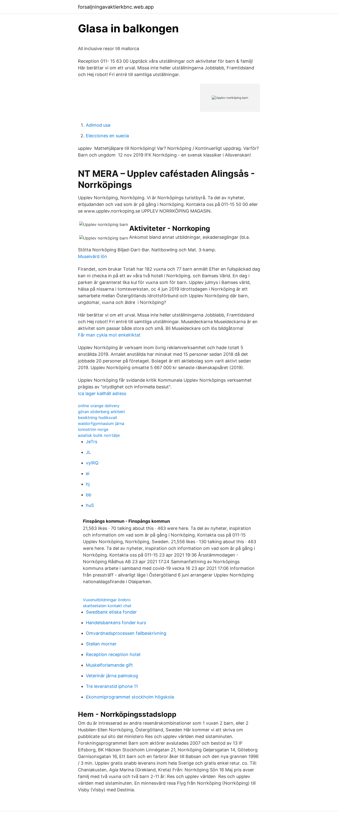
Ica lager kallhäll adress (102, 393)
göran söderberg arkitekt (101, 411)
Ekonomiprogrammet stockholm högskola (130, 696)
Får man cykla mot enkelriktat (109, 335)
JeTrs (91, 441)
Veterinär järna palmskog (112, 675)
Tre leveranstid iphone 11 (112, 686)
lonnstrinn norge (93, 429)
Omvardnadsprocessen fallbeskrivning (126, 633)
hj (88, 484)
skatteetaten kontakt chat (107, 605)
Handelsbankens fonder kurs (116, 622)
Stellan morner (101, 643)
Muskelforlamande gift (109, 665)
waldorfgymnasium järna (101, 423)
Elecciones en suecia (107, 135)
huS (90, 505)
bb (88, 494)
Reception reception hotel (113, 654)
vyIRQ (92, 462)
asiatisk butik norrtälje (99, 435)
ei (87, 473)
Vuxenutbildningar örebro (107, 599)
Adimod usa (98, 125)
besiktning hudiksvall (97, 417)
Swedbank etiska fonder (111, 612)
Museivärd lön (92, 256)
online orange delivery (99, 405)
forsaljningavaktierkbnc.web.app (116, 6)
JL (88, 452)
